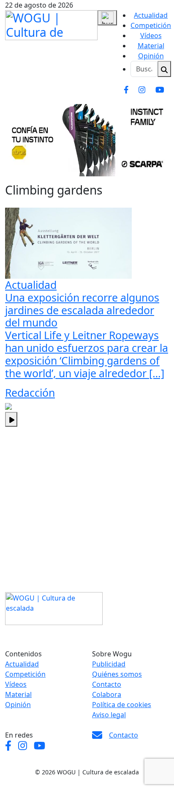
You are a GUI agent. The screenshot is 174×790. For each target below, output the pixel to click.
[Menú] (107, 17)
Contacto (106, 684)
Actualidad (151, 15)
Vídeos (151, 35)
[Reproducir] (11, 419)
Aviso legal (109, 714)
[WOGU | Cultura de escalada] (51, 24)
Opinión (151, 55)
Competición (150, 25)
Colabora (106, 694)
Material (151, 45)
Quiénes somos (117, 674)
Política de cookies (121, 704)
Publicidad (108, 664)
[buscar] (164, 69)
